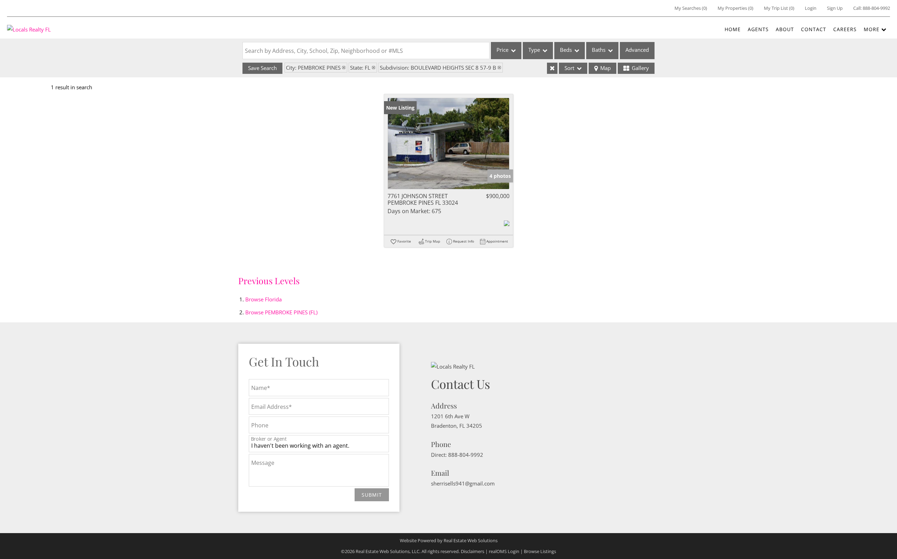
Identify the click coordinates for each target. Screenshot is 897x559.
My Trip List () (779, 8)
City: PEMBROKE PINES (313, 67)
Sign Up (835, 8)
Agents (758, 29)
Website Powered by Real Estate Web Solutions (449, 540)
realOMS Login (504, 551)
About (785, 29)
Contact (813, 29)
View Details (449, 143)
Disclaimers (472, 551)
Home (733, 29)
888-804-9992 (876, 8)
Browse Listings (540, 551)
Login (810, 8)
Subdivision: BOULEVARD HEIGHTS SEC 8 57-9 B (438, 67)
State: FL (360, 67)
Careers (845, 29)
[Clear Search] (552, 68)
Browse (263, 299)
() (691, 8)
